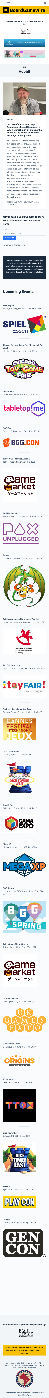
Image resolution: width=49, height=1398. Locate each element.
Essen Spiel (8, 305)
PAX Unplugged (10, 513)
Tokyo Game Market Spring (15, 944)
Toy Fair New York (11, 665)
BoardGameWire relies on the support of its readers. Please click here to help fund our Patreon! (24, 1350)
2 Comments (11, 204)
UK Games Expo (10, 998)
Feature (10, 119)
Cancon (6, 555)
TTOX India (8, 1079)
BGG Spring (8, 888)
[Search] (45, 3)
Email (5, 229)
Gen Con (7, 1219)
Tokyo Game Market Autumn (16, 459)
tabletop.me (8, 391)
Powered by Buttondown (14, 245)
